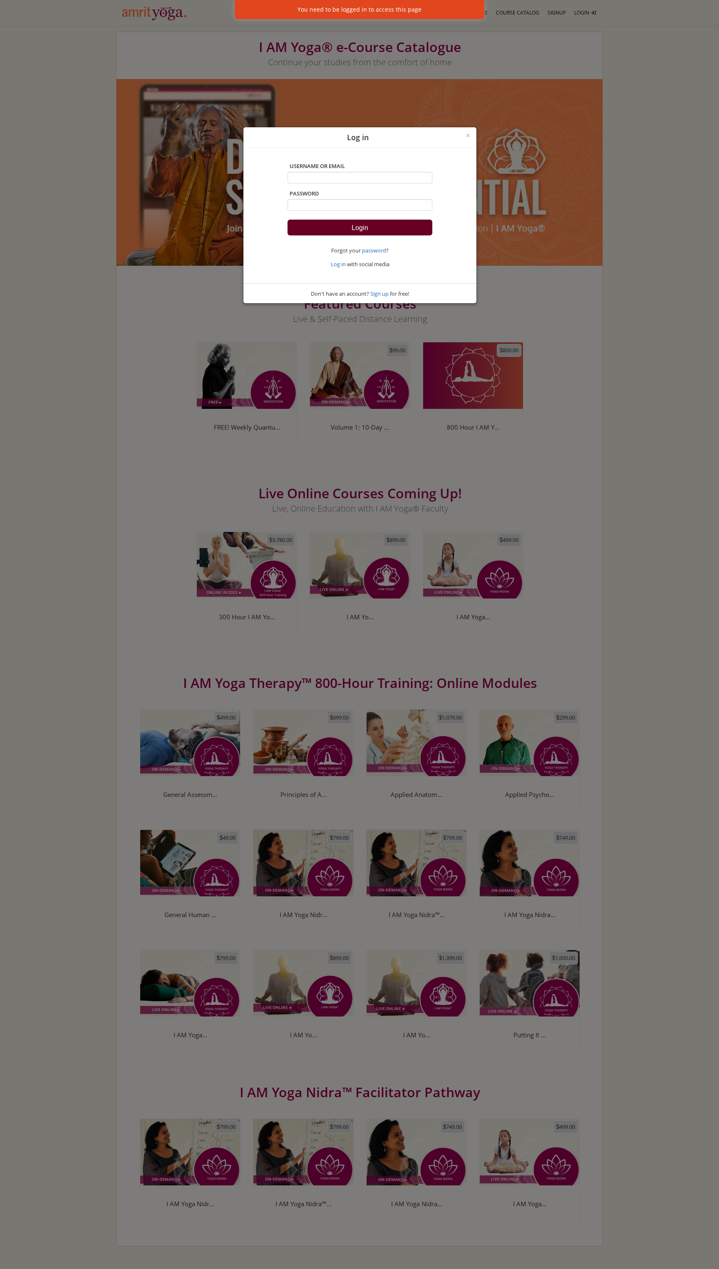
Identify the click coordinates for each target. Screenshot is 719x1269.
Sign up (379, 293)
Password (304, 193)
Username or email (317, 166)
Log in (338, 264)
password (374, 250)
